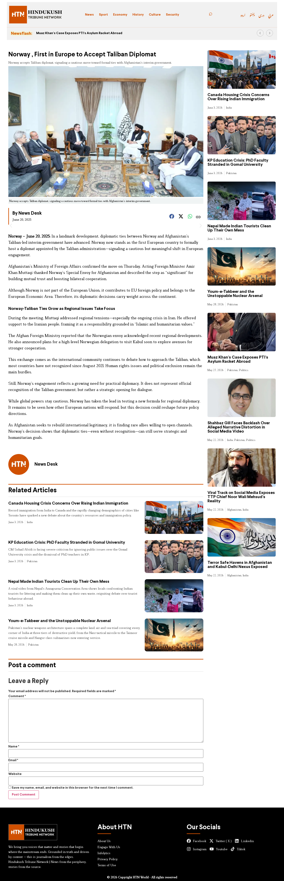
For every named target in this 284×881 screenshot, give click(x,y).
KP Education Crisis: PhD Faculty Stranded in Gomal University (66, 542)
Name (13, 746)
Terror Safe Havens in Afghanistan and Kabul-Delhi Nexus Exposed (239, 565)
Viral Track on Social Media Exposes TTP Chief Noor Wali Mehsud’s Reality (241, 497)
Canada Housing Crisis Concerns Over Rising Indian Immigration (68, 503)
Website (15, 774)
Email (13, 760)
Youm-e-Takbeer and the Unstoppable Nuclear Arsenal (59, 621)
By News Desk (27, 213)
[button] (260, 33)
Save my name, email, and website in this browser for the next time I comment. (72, 787)
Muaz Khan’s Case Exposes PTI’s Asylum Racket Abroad (79, 33)
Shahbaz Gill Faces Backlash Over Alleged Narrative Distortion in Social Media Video (238, 427)
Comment (17, 696)
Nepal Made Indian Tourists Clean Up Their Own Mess (58, 582)
